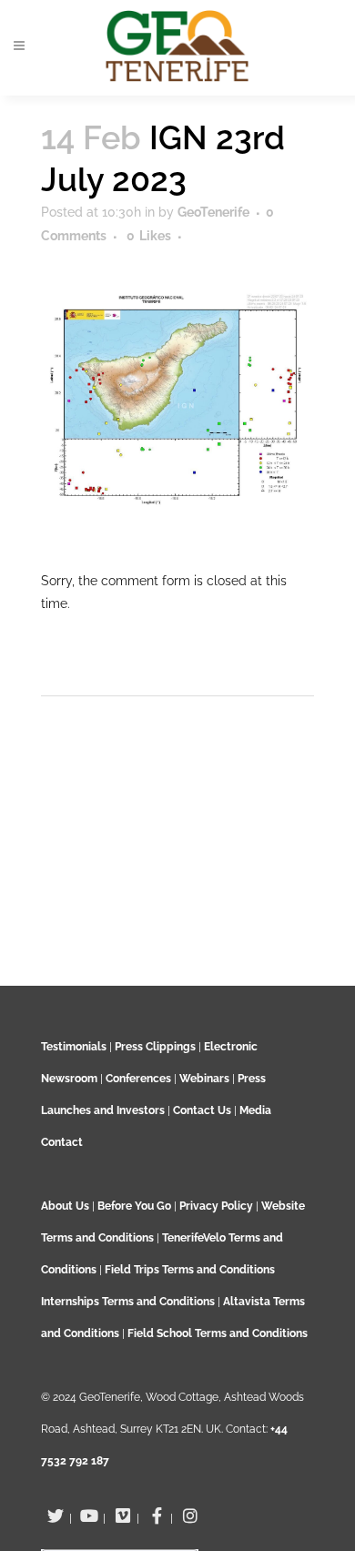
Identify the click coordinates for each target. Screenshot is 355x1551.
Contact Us (202, 1110)
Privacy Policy (216, 1206)
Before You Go (133, 1206)
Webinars (204, 1078)
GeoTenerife (213, 212)
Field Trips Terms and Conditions (190, 1269)
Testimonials (73, 1046)
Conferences (138, 1078)
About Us (65, 1206)
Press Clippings (155, 1046)
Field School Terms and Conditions (217, 1333)
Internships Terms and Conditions (129, 1301)
